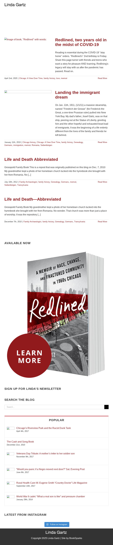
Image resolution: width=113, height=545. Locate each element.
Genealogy (78, 142)
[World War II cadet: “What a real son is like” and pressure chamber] (10, 496)
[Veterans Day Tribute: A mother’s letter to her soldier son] (10, 453)
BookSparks (75, 538)
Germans (8, 145)
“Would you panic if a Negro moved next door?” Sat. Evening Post (50, 469)
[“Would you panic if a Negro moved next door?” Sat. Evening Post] (10, 469)
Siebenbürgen (46, 145)
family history (49, 78)
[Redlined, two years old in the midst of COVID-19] (27, 52)
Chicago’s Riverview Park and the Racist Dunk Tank (43, 428)
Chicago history (29, 142)
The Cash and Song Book (20, 441)
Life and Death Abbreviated (31, 159)
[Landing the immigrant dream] (27, 105)
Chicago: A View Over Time (31, 78)
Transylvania (22, 185)
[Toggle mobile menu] (107, 4)
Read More (102, 78)
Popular (56, 420)
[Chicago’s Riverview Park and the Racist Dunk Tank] (10, 428)
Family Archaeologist (28, 182)
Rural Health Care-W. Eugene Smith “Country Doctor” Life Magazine (51, 483)
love (58, 78)
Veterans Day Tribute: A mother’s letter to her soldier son (45, 453)
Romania (35, 145)
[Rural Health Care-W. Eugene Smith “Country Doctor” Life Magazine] (10, 483)
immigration (18, 145)
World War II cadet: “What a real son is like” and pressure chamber (50, 496)
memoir (64, 78)
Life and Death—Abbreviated (32, 199)
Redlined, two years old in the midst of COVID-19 (81, 42)
